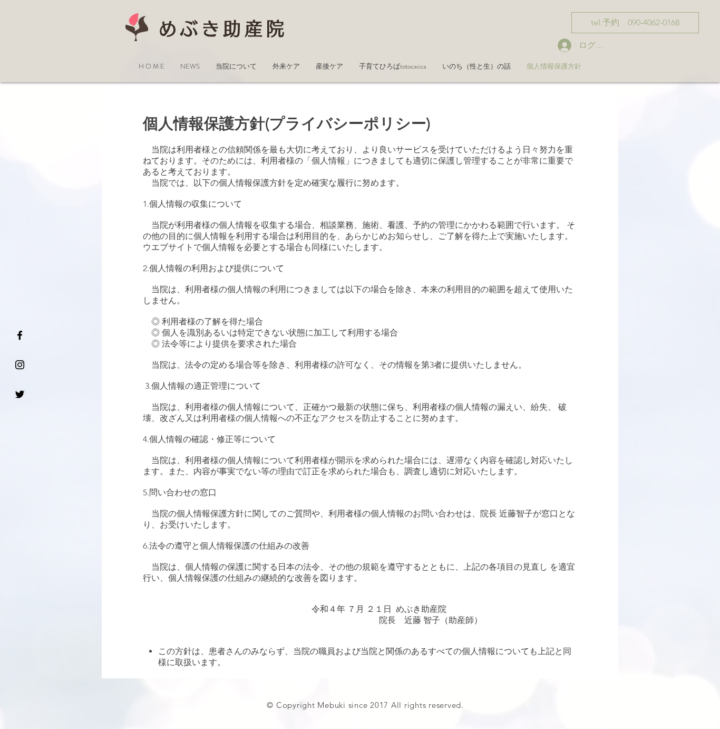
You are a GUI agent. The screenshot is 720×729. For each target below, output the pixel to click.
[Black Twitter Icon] (20, 394)
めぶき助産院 (223, 28)
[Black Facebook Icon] (20, 335)
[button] (190, 66)
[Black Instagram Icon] (20, 365)
